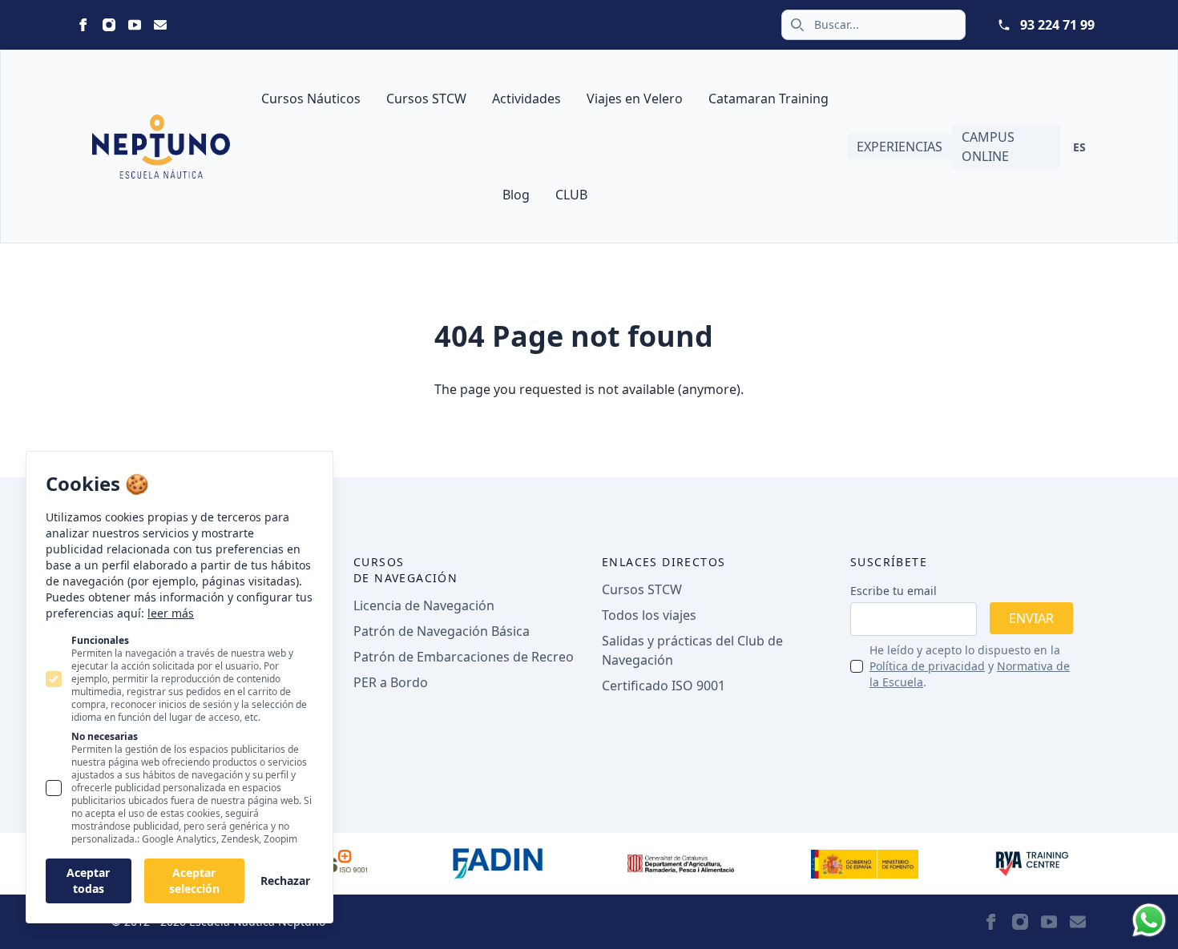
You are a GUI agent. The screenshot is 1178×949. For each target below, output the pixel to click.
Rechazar (285, 880)
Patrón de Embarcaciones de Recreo (463, 657)
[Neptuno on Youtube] (134, 24)
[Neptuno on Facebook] (83, 24)
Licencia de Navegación (423, 605)
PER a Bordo (390, 682)
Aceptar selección (194, 880)
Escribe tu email (893, 590)
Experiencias (899, 146)
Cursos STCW (426, 98)
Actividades (526, 98)
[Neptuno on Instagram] (109, 24)
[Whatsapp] (1149, 920)
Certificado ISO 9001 (663, 685)
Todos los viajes (649, 615)
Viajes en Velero (635, 98)
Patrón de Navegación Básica (441, 631)
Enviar (1031, 618)
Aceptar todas (88, 880)
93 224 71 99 (1057, 25)
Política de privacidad (927, 666)
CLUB (571, 194)
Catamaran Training (768, 98)
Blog (516, 194)
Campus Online (988, 146)
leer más (170, 613)
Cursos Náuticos (311, 98)
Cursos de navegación (405, 569)
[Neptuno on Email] (160, 24)
